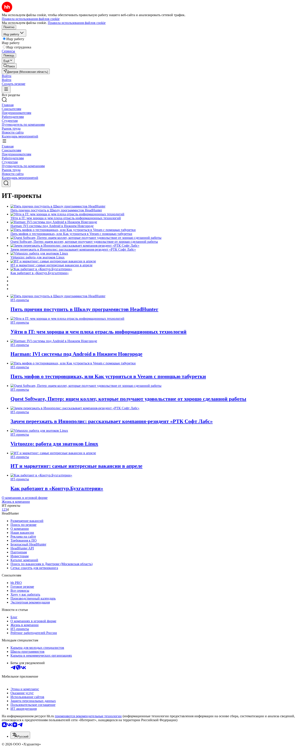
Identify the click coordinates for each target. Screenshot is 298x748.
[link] (9, 66)
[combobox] (20, 735)
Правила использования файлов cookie (77, 23)
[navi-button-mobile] (6, 89)
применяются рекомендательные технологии (88, 716)
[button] (6, 76)
